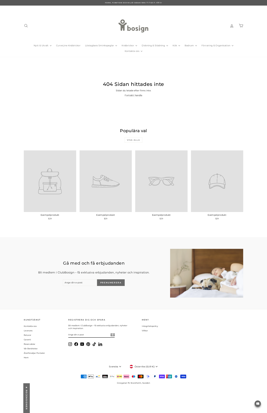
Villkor (145, 330)
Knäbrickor (128, 45)
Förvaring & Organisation (216, 45)
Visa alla (133, 140)
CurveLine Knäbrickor (68, 45)
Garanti (27, 339)
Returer (27, 335)
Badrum (190, 45)
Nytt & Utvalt (41, 45)
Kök (175, 45)
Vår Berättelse (30, 348)
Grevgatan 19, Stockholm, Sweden (133, 383)
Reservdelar (29, 344)
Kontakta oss (132, 51)
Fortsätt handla (133, 95)
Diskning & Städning (154, 45)
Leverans (28, 330)
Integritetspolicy (150, 326)
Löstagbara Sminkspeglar (100, 45)
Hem (26, 357)
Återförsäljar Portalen (34, 353)
